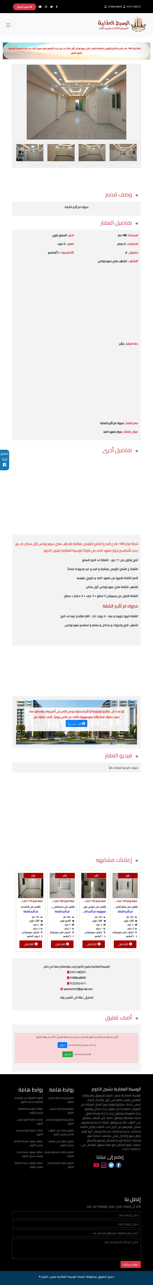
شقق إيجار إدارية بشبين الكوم (61, 1110)
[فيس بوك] (57, 6)
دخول (62, 1045)
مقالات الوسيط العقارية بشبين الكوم (30, 1110)
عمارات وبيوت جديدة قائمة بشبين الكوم (29, 1164)
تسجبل (67, 1054)
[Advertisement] (76, 177)
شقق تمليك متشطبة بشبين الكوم (59, 1154)
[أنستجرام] (47, 6)
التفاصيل (123, 944)
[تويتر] (52, 6)
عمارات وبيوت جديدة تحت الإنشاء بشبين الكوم (29, 1154)
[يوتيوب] (41, 6)
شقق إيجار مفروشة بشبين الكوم (60, 1121)
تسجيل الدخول (23, 7)
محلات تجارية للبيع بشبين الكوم (30, 1121)
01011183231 (133, 6)
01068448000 (114, 6)
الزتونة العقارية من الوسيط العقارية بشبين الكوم (29, 1099)
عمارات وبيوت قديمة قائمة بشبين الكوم (28, 1143)
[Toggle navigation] (8, 25)
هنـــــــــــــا (75, 723)
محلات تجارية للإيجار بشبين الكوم (29, 1132)
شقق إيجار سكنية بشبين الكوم (61, 1099)
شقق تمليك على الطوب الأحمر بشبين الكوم (61, 1132)
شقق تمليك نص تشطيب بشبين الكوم (61, 1143)
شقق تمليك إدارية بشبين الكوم (60, 1164)
